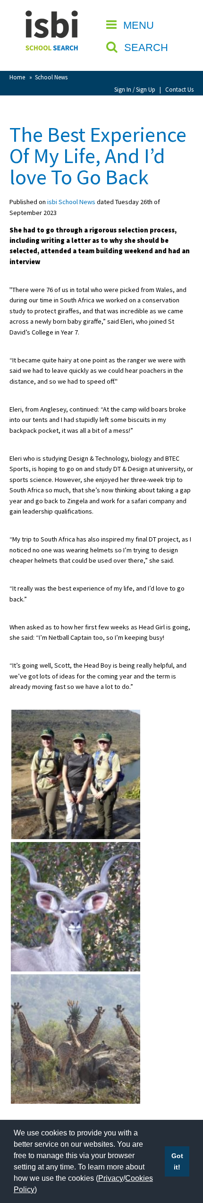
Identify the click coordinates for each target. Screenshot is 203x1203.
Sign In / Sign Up (134, 89)
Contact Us (179, 89)
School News (51, 77)
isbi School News (71, 202)
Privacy (110, 1178)
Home (17, 77)
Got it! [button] (177, 1161)
